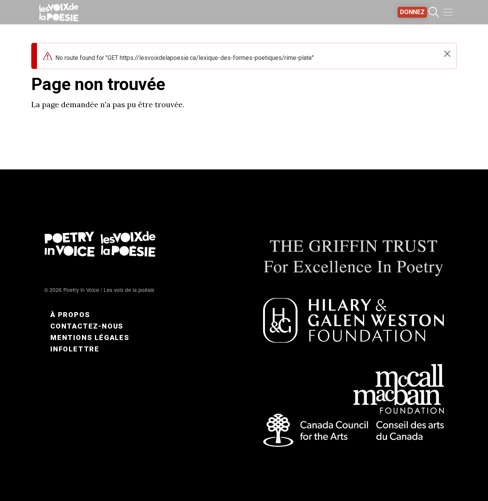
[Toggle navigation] (448, 12)
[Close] (447, 53)
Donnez (412, 12)
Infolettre (75, 349)
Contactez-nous (87, 326)
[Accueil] (58, 12)
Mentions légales (90, 337)
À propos (70, 315)
